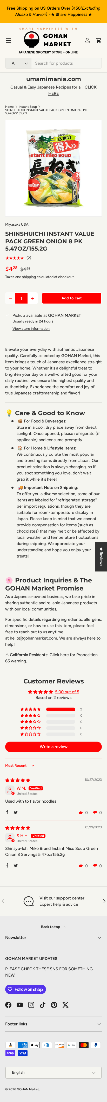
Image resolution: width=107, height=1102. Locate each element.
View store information (31, 328)
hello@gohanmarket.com (33, 638)
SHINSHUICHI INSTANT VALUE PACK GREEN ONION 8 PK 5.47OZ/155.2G (46, 112)
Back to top (51, 927)
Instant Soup (28, 106)
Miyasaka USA (17, 224)
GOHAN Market (28, 1089)
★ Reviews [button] (101, 556)
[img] (17, 780)
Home (9, 106)
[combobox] (53, 63)
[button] (98, 40)
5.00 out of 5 (67, 691)
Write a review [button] (54, 746)
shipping (29, 277)
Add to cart (72, 298)
